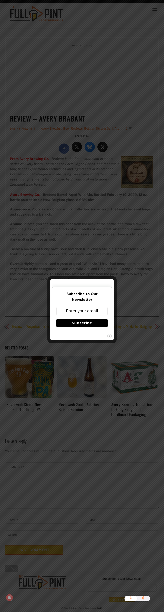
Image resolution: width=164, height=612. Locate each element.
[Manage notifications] (9, 597)
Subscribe (82, 323)
